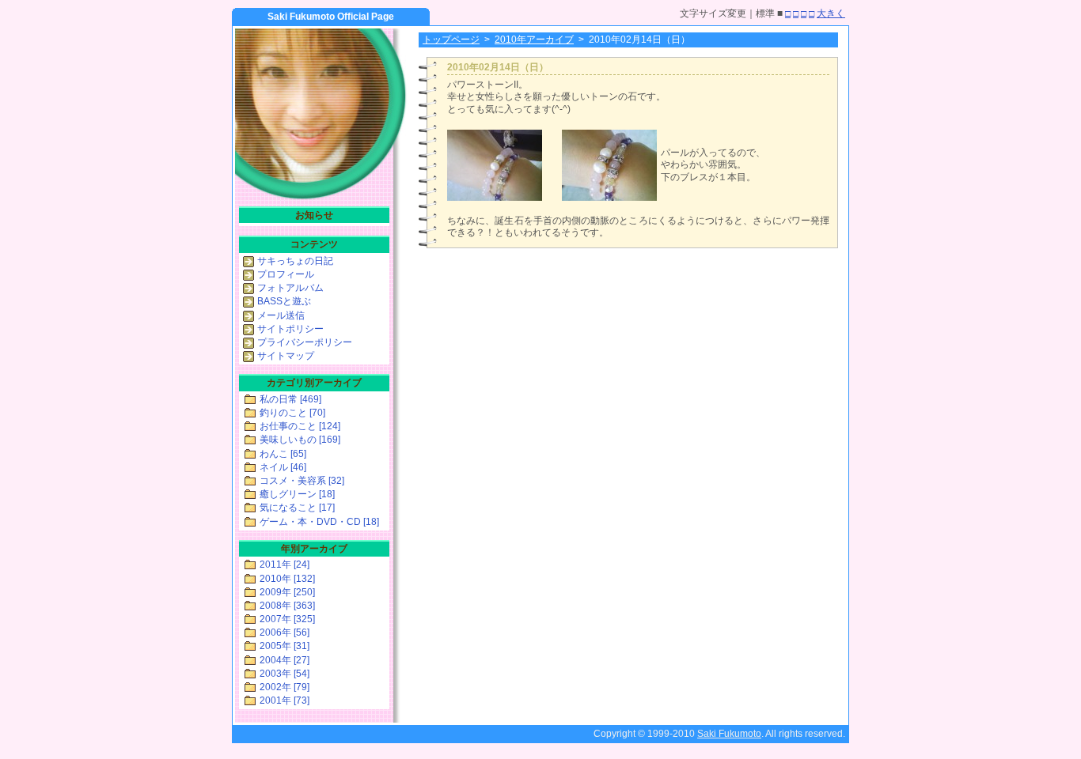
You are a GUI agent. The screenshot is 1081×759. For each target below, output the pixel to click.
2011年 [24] (284, 564)
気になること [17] (297, 507)
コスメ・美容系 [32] (302, 480)
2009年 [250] (287, 592)
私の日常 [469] (290, 399)
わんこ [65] (283, 453)
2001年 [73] (284, 700)
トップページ (451, 39)
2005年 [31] (284, 645)
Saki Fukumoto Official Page (330, 16)
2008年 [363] (287, 605)
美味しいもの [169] (300, 439)
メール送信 (281, 315)
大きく (831, 13)
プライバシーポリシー (304, 342)
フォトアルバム (290, 287)
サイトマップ (285, 355)
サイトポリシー (290, 328)
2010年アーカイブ (534, 39)
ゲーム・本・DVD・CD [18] (319, 521)
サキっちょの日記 (295, 260)
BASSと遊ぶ (284, 301)
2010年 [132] (287, 578)
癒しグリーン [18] (297, 494)
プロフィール (285, 274)
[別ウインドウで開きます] (494, 197)
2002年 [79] (284, 687)
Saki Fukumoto (729, 733)
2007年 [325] (287, 619)
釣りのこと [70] (292, 412)
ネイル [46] (283, 467)
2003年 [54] (284, 673)
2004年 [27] (284, 660)
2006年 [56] (284, 632)
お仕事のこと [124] (300, 426)
